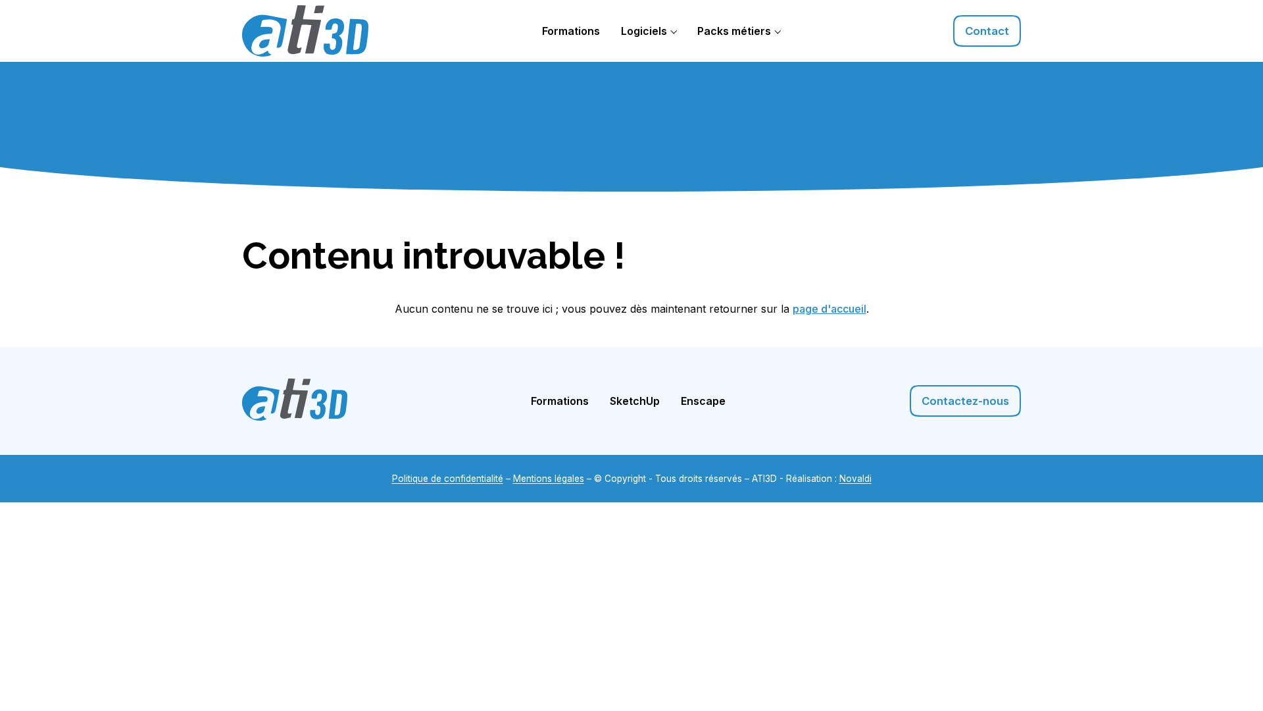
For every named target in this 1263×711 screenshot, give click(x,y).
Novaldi (855, 478)
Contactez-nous (965, 401)
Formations (571, 31)
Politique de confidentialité (447, 478)
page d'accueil (829, 308)
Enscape (703, 401)
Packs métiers (734, 31)
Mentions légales (548, 478)
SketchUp (635, 401)
